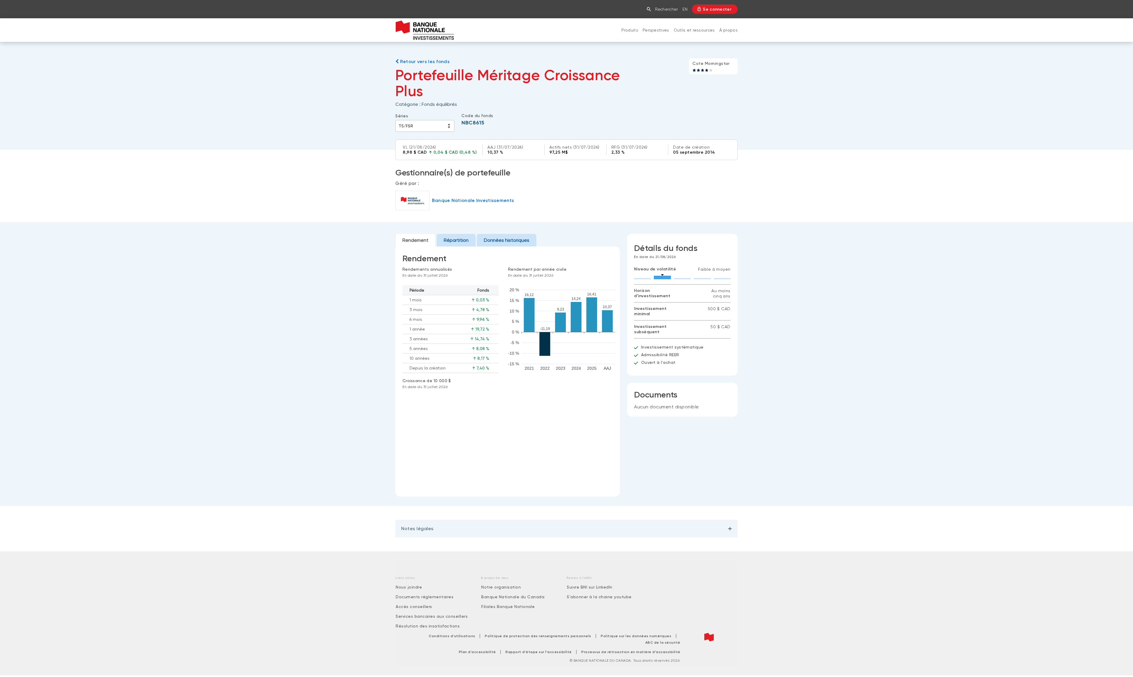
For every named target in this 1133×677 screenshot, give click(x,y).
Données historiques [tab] (506, 240)
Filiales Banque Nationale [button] (508, 606)
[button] (650, 9)
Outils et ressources (694, 30)
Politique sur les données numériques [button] (636, 636)
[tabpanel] (507, 372)
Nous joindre (409, 587)
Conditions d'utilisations (452, 636)
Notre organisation (501, 587)
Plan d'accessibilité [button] (477, 652)
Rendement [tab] (415, 240)
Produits (629, 30)
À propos (728, 30)
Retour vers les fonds (424, 61)
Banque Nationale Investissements (473, 200)
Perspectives (656, 30)
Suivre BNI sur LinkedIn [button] (590, 587)
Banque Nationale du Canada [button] (512, 596)
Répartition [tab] (456, 240)
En (684, 9)
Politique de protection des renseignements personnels (538, 636)
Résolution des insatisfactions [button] (428, 626)
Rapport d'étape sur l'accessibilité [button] (538, 652)
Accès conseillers (414, 606)
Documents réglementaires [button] (424, 596)
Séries (401, 116)
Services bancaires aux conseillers (432, 616)
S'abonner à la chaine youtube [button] (599, 596)
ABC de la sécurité (662, 642)
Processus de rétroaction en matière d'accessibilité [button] (630, 652)
